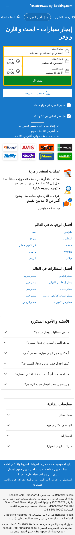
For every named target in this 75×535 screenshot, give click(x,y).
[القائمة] (7, 5)
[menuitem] (37, 17)
